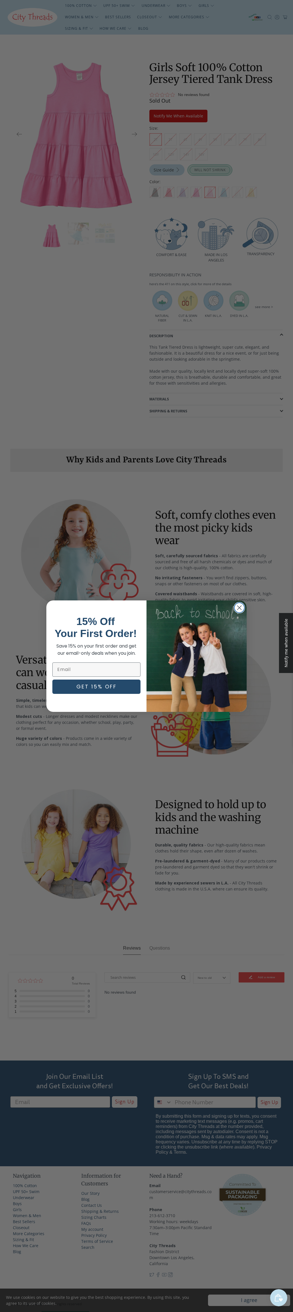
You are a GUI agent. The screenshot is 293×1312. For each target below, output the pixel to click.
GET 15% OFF (96, 686)
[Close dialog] (239, 608)
